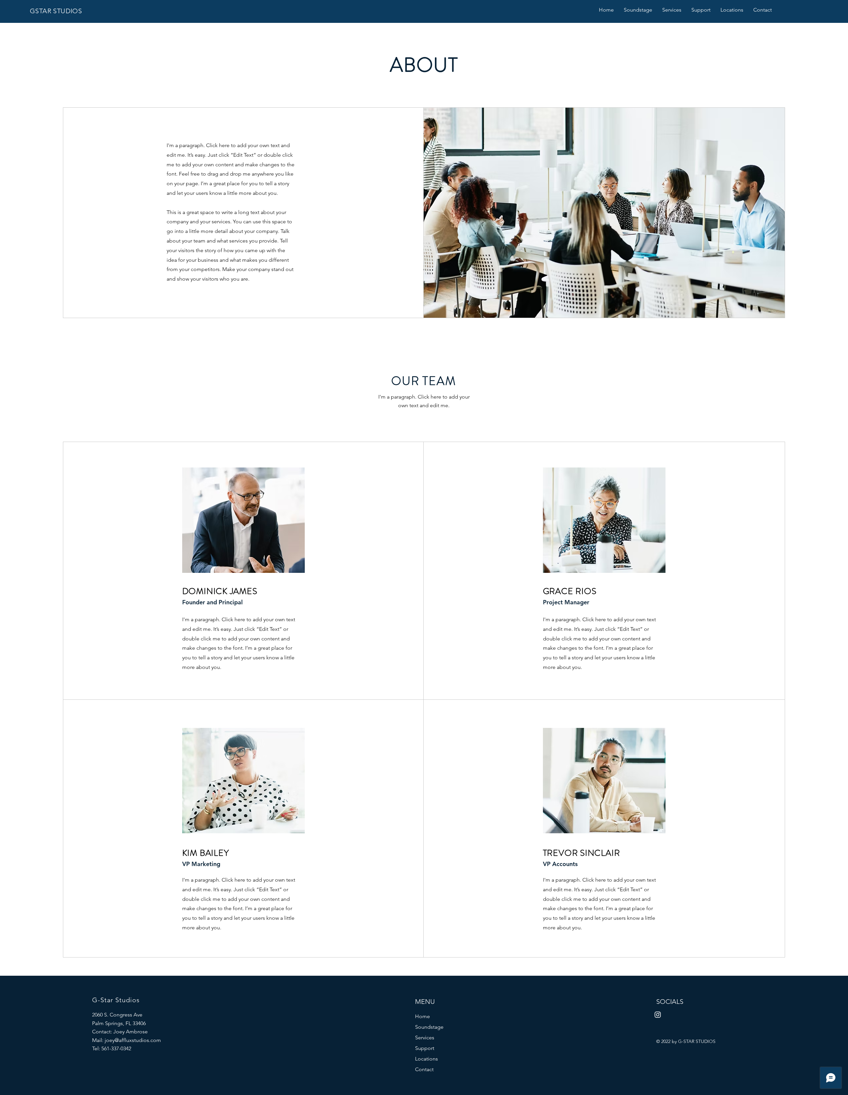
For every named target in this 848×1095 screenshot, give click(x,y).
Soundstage (429, 1027)
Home (422, 1016)
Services (424, 1037)
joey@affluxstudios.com (133, 1040)
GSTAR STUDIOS (56, 11)
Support (424, 1048)
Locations (426, 1059)
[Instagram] (658, 1015)
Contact (424, 1069)
